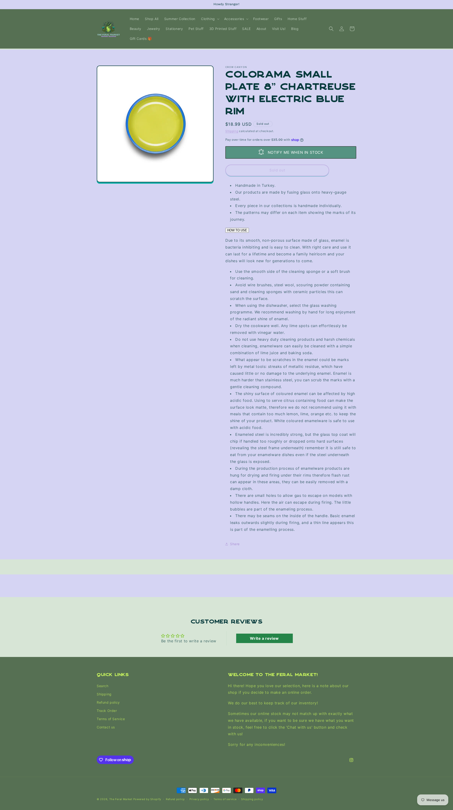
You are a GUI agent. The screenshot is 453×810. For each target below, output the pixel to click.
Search (103, 686)
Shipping (231, 131)
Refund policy (108, 702)
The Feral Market (120, 799)
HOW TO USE (237, 230)
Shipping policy (252, 799)
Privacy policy (199, 799)
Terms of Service (111, 719)
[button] (209, 19)
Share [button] (235, 544)
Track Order (107, 711)
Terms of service (225, 799)
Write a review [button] (264, 638)
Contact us (106, 727)
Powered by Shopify (147, 799)
